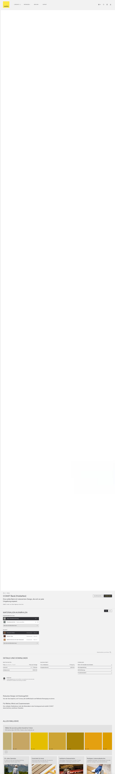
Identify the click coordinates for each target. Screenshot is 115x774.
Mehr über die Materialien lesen (21, 625)
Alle (4, 593)
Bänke (8, 593)
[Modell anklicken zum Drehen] (86, 631)
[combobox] (21, 622)
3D (106, 610)
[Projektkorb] (107, 4)
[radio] (21, 618)
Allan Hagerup (15, 604)
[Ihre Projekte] (110, 4)
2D (110, 610)
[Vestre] (6, 4)
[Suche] (103, 4)
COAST (4, 604)
